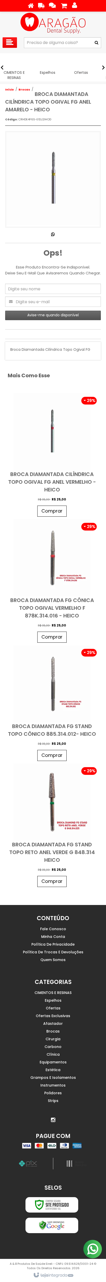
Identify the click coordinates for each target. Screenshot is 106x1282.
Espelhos (53, 1000)
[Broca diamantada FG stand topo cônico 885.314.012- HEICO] (52, 704)
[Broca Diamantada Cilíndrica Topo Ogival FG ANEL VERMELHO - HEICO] (52, 456)
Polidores (53, 1093)
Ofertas (53, 1008)
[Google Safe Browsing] (52, 1225)
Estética (53, 1069)
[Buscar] (96, 42)
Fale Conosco (53, 928)
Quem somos (53, 959)
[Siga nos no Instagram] (53, 1120)
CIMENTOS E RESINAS (53, 992)
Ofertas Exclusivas (53, 1015)
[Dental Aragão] (53, 23)
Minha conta (53, 936)
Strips (53, 1100)
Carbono (53, 1046)
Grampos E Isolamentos (53, 1077)
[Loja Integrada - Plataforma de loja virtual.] (53, 1275)
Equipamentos (53, 1062)
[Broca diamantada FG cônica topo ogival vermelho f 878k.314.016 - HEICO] (52, 582)
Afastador (53, 1023)
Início (9, 89)
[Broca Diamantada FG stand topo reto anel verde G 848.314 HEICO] (52, 827)
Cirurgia (53, 1039)
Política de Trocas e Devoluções (53, 952)
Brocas (24, 89)
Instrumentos (53, 1085)
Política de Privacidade (53, 944)
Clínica (53, 1054)
